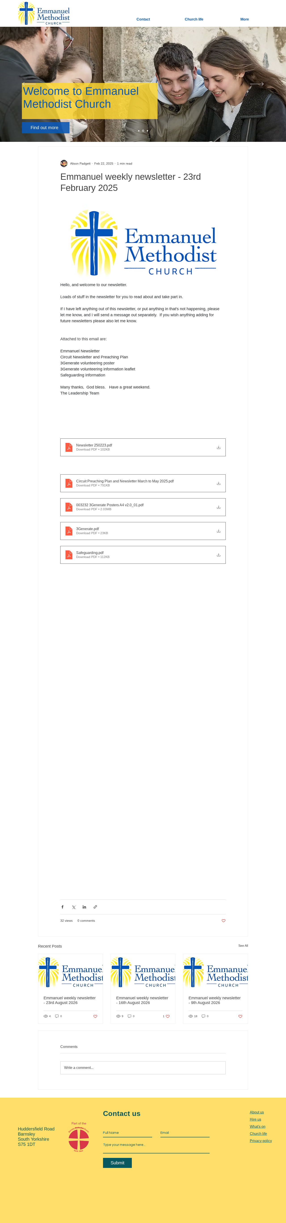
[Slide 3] (147, 131)
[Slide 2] (142, 130)
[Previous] (29, 84)
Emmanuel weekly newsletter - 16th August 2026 (142, 1000)
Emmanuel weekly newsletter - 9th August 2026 (215, 1000)
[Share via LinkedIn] (84, 907)
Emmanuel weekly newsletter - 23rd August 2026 (70, 1000)
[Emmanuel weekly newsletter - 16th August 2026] (143, 972)
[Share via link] (95, 907)
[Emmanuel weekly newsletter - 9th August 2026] (215, 972)
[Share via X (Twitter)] (73, 907)
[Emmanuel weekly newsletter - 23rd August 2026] (70, 972)
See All (243, 945)
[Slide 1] (138, 130)
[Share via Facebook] (62, 907)
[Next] (257, 84)
